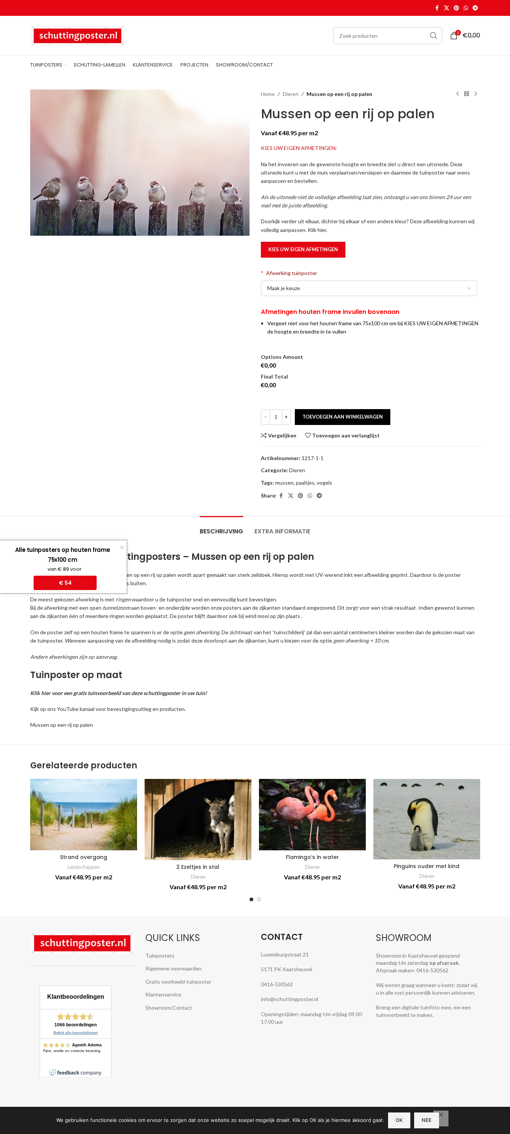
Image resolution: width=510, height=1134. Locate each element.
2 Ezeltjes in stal (197, 867)
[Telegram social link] (475, 8)
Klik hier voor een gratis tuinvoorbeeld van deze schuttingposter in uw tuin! (118, 693)
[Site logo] (77, 35)
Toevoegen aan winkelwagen (342, 417)
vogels (324, 482)
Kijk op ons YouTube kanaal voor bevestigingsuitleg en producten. (108, 709)
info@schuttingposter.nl (289, 999)
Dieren (291, 94)
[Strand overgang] (83, 814)
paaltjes (305, 482)
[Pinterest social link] (456, 8)
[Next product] (475, 94)
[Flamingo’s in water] (312, 814)
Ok (399, 1120)
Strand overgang (83, 857)
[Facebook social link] (437, 8)
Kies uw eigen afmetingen (303, 249)
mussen (284, 482)
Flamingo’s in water (312, 857)
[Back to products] (466, 94)
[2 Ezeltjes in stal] (198, 819)
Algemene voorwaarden (173, 968)
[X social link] (446, 8)
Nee (426, 1120)
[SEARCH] (433, 35)
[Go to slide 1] (251, 899)
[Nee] (440, 1118)
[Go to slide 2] (259, 899)
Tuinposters (159, 955)
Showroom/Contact (168, 1007)
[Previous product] (457, 94)
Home (268, 94)
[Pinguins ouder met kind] (426, 819)
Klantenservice (163, 994)
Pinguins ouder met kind (426, 866)
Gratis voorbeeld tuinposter (178, 981)
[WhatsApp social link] (465, 8)
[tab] (221, 527)
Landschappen (84, 867)
